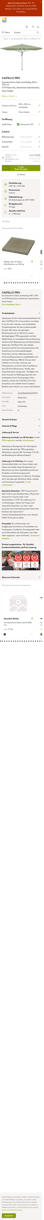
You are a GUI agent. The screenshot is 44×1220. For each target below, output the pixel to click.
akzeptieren (9, 1215)
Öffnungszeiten (8, 440)
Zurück (6, 39)
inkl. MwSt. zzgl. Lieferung (34, 159)
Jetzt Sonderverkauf (17, 2)
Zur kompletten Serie (11, 304)
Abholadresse (28, 440)
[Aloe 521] (5, 634)
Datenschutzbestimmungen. (12, 1210)
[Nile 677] (40, 634)
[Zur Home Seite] (4, 20)
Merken (22, 174)
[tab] (21, 313)
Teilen (7, 221)
